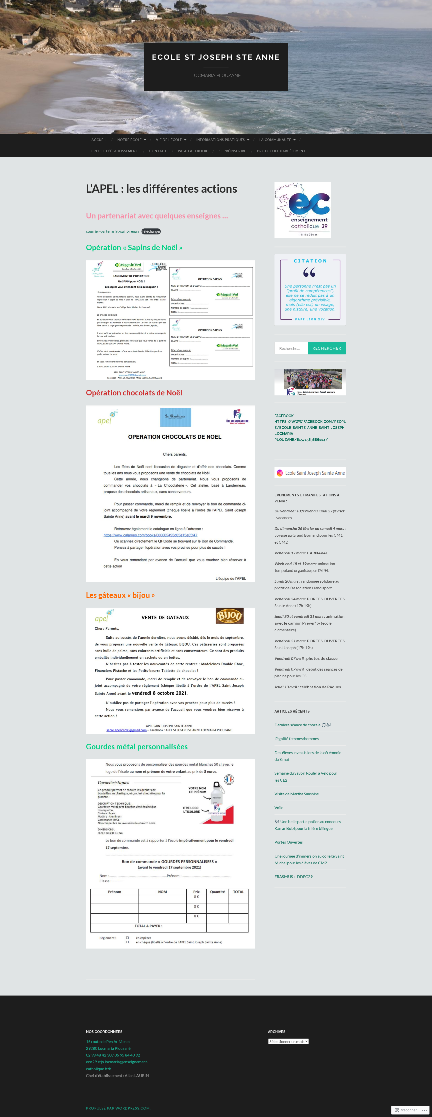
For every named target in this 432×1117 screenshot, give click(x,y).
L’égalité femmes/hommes (296, 738)
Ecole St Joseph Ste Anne (216, 57)
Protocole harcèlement (281, 151)
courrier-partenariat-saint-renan (112, 231)
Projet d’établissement (115, 151)
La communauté (275, 140)
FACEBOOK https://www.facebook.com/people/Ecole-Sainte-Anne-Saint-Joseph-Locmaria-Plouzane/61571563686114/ (310, 428)
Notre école (130, 140)
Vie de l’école (169, 140)
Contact (158, 151)
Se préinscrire (232, 151)
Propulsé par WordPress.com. (118, 1108)
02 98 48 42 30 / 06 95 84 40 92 (113, 1055)
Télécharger (151, 231)
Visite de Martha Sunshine (296, 793)
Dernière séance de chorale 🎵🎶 (302, 724)
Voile (278, 807)
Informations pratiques (220, 140)
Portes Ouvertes (288, 842)
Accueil (99, 140)
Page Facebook (193, 151)
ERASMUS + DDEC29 (293, 876)
